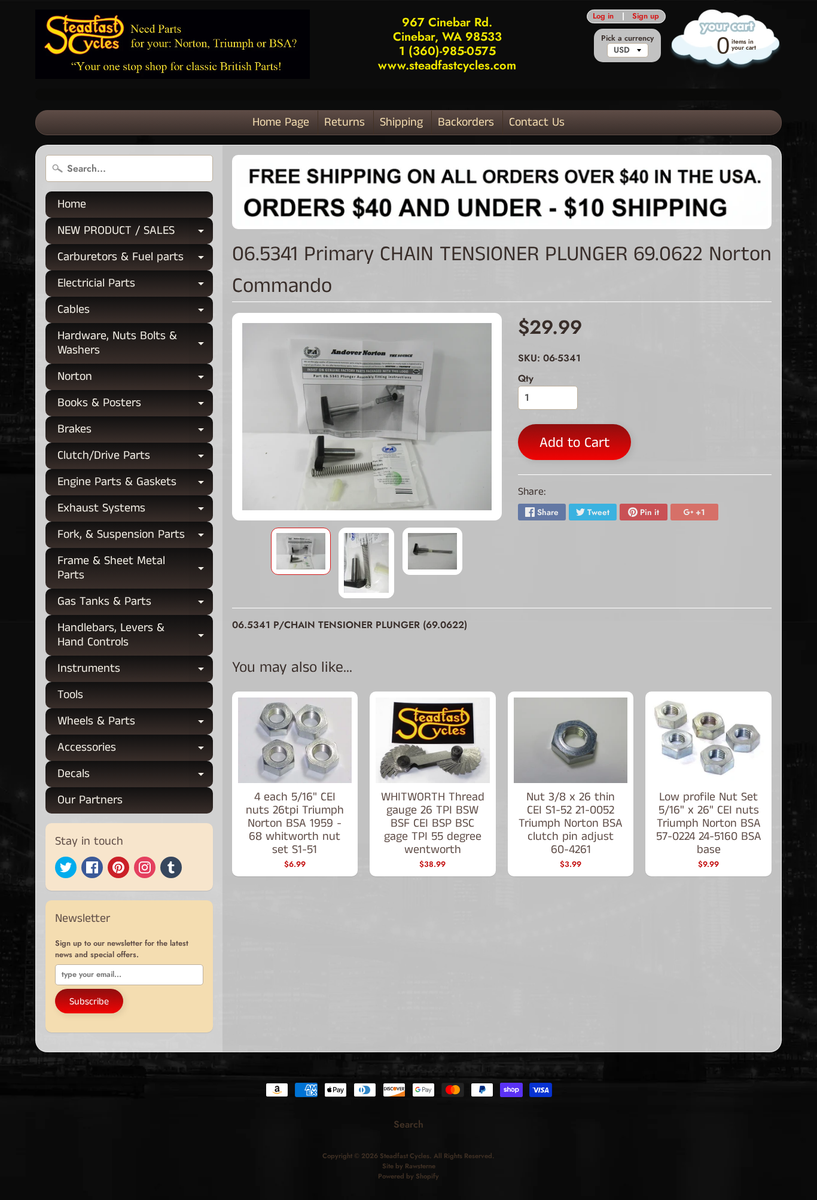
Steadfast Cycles (404, 1156)
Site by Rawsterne (408, 1166)
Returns (344, 122)
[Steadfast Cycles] (172, 44)
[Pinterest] (118, 867)
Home (71, 204)
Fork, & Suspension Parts (135, 537)
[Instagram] (145, 867)
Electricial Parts (135, 286)
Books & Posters (135, 405)
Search (408, 1124)
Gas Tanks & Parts (135, 604)
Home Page (280, 122)
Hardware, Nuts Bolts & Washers (135, 344)
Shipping (401, 122)
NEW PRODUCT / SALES (135, 233)
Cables (135, 312)
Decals (135, 776)
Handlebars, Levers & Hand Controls (135, 636)
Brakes (135, 432)
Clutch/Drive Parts (135, 458)
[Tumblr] (171, 867)
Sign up (645, 16)
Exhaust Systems (135, 511)
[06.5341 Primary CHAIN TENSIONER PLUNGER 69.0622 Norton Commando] (301, 551)
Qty (526, 378)
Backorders (466, 122)
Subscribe (89, 1002)
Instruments (135, 671)
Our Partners (90, 800)
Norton (135, 379)
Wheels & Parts (135, 723)
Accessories (135, 750)
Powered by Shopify (408, 1176)
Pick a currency (627, 37)
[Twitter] (66, 867)
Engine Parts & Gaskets (135, 484)
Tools (70, 694)
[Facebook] (92, 867)
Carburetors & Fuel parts (135, 259)
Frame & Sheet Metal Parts (135, 569)
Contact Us (537, 122)
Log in (603, 16)
